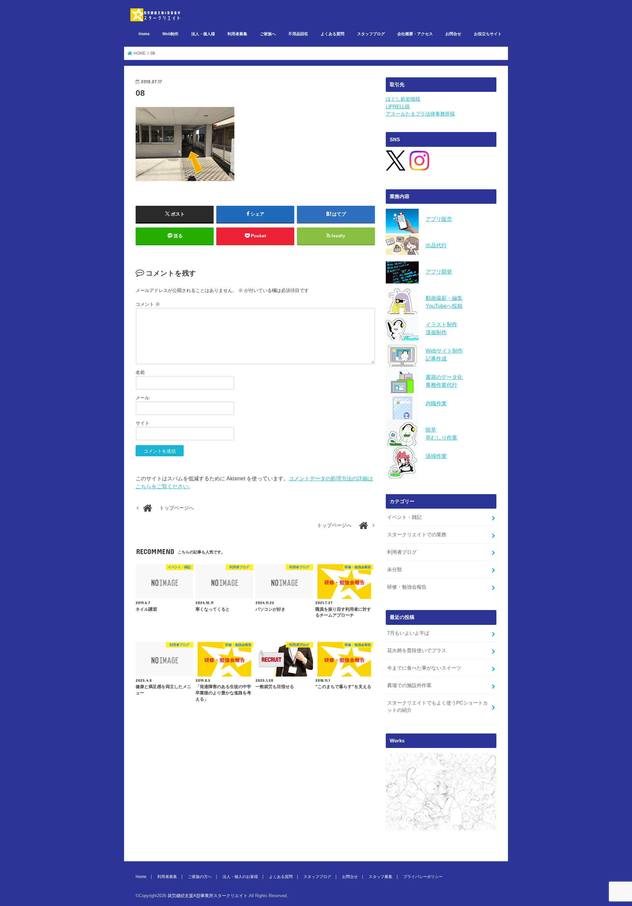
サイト (142, 423)
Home (144, 34)
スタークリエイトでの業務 (416, 534)
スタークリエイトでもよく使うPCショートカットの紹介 (437, 706)
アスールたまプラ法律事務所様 (420, 114)
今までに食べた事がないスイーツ (424, 668)
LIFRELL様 (398, 106)
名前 (140, 372)
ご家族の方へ (200, 876)
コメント (148, 304)
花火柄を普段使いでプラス (416, 650)
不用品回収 (298, 34)
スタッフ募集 (380, 876)
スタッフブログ (371, 34)
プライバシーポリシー (423, 876)
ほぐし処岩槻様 (403, 99)
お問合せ (453, 34)
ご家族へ (268, 34)
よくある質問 (332, 34)
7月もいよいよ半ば (408, 633)
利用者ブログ (402, 552)
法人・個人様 (203, 34)
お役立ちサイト (488, 34)
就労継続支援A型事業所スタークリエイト (208, 895)
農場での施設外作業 (409, 685)
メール (142, 397)
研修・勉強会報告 (407, 587)
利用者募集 (237, 34)
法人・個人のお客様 (240, 876)
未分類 (394, 569)
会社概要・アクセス (415, 34)
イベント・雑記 (404, 517)
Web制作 (170, 34)
